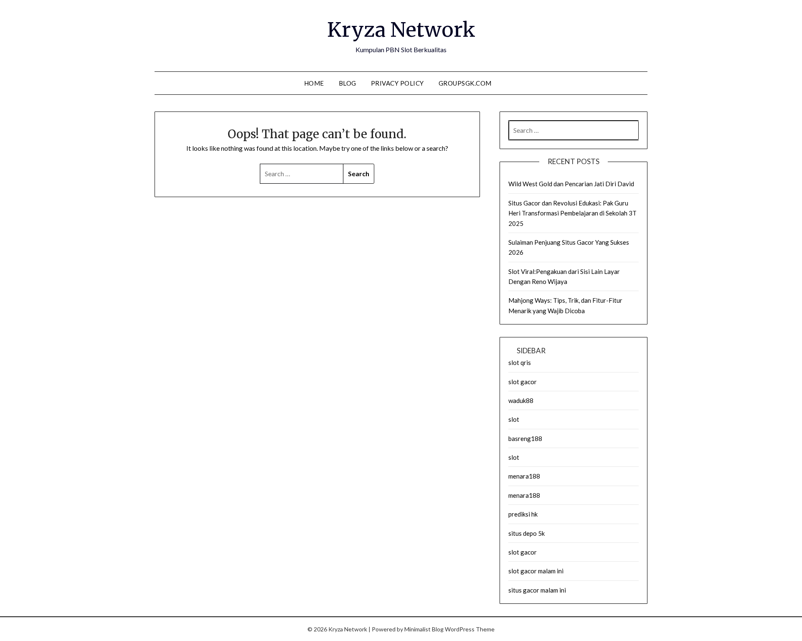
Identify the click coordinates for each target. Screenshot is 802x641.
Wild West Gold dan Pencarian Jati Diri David (571, 183)
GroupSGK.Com (465, 83)
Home (314, 83)
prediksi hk (523, 514)
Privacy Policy (397, 83)
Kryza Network (401, 29)
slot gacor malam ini (535, 571)
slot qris (519, 362)
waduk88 (520, 400)
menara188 (524, 476)
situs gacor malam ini (537, 590)
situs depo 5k (526, 533)
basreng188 (525, 438)
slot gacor (522, 381)
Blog (347, 83)
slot (513, 419)
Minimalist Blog (424, 629)
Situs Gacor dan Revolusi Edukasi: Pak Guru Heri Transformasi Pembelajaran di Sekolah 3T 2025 (572, 213)
